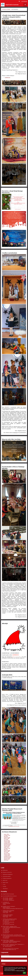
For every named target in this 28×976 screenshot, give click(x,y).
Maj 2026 (6, 836)
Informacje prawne (6, 876)
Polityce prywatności (20, 970)
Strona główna (6, 9)
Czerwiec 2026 (7, 835)
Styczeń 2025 (7, 853)
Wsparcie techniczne (7, 872)
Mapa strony (5, 882)
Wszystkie (6, 860)
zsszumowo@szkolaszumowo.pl (9, 896)
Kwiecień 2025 (7, 850)
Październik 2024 (7, 856)
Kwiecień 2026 (7, 837)
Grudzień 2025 (7, 841)
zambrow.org (7, 77)
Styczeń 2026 (7, 840)
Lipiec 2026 (6, 834)
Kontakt (4, 886)
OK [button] (24, 972)
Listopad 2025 (7, 842)
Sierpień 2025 (7, 846)
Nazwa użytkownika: (5, 955)
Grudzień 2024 (7, 854)
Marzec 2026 (6, 838)
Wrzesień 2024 (7, 858)
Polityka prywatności (7, 878)
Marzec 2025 (6, 851)
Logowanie (24, 1)
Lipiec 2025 (6, 847)
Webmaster (5, 870)
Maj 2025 (6, 849)
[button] (19, 1)
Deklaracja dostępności (8, 874)
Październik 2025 (7, 844)
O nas (4, 884)
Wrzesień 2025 (7, 845)
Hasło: (2, 959)
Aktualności (14, 9)
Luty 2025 (6, 852)
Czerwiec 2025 (7, 848)
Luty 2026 (6, 839)
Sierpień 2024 (7, 859)
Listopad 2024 (7, 855)
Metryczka (5, 880)
